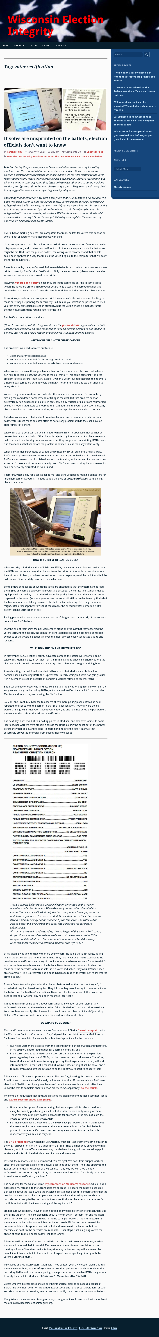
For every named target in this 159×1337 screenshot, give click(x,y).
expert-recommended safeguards (30, 1099)
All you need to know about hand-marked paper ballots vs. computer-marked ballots (134, 120)
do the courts (89, 1088)
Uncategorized (95, 151)
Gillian (114, 1328)
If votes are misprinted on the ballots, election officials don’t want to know (134, 91)
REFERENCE (60, 45)
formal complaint (88, 1030)
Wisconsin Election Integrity (56, 25)
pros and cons (70, 325)
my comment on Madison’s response (67, 1184)
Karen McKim (14, 151)
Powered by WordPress (90, 1328)
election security (22, 156)
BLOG (34, 45)
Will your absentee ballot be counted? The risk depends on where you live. (135, 106)
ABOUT (45, 45)
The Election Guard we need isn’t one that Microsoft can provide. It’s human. (134, 76)
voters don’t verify (27, 282)
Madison (38, 156)
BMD (9, 156)
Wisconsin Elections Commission (83, 156)
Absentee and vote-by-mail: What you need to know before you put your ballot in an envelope (133, 135)
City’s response (18, 1141)
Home (5, 45)
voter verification (54, 156)
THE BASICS (20, 45)
